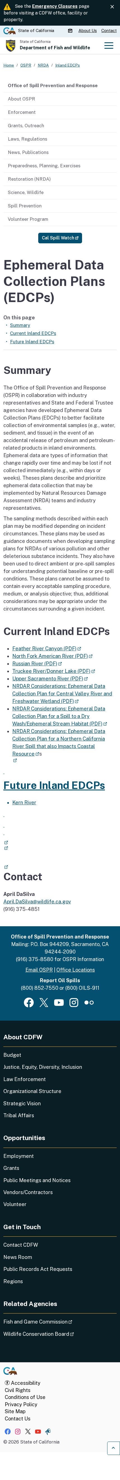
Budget (12, 1055)
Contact (109, 30)
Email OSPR (39, 970)
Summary (20, 325)
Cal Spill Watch (62, 238)
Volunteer (15, 1204)
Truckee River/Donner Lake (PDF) (53, 671)
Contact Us (17, 1419)
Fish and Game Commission (53, 1322)
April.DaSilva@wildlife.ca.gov (37, 902)
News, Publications (28, 152)
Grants (11, 1168)
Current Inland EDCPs (33, 333)
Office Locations (75, 970)
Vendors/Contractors (28, 1192)
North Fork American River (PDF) (52, 656)
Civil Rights (17, 1390)
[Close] (112, 7)
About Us (87, 30)
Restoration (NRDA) (29, 179)
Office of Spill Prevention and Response (53, 85)
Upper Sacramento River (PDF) (50, 679)
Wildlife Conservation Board (54, 1334)
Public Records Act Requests (37, 1269)
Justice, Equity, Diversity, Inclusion (42, 1067)
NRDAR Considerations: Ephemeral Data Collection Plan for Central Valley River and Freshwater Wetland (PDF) (62, 693)
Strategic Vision (22, 1103)
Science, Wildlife (26, 192)
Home (8, 65)
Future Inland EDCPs (32, 341)
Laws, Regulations (27, 139)
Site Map (15, 1411)
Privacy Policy (21, 1404)
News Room (17, 1257)
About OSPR (21, 99)
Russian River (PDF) (37, 664)
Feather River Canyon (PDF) (46, 648)
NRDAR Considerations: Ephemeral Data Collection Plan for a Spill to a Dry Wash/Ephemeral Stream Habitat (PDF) (59, 716)
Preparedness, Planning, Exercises (44, 165)
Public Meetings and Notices (37, 1180)
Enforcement (22, 112)
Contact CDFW (20, 1245)
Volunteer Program (28, 219)
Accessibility (25, 1383)
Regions (13, 1281)
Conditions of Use (25, 1397)
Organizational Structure (32, 1091)
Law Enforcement (24, 1079)
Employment (18, 1156)
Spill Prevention (25, 206)
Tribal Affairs (18, 1115)
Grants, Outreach (26, 125)
